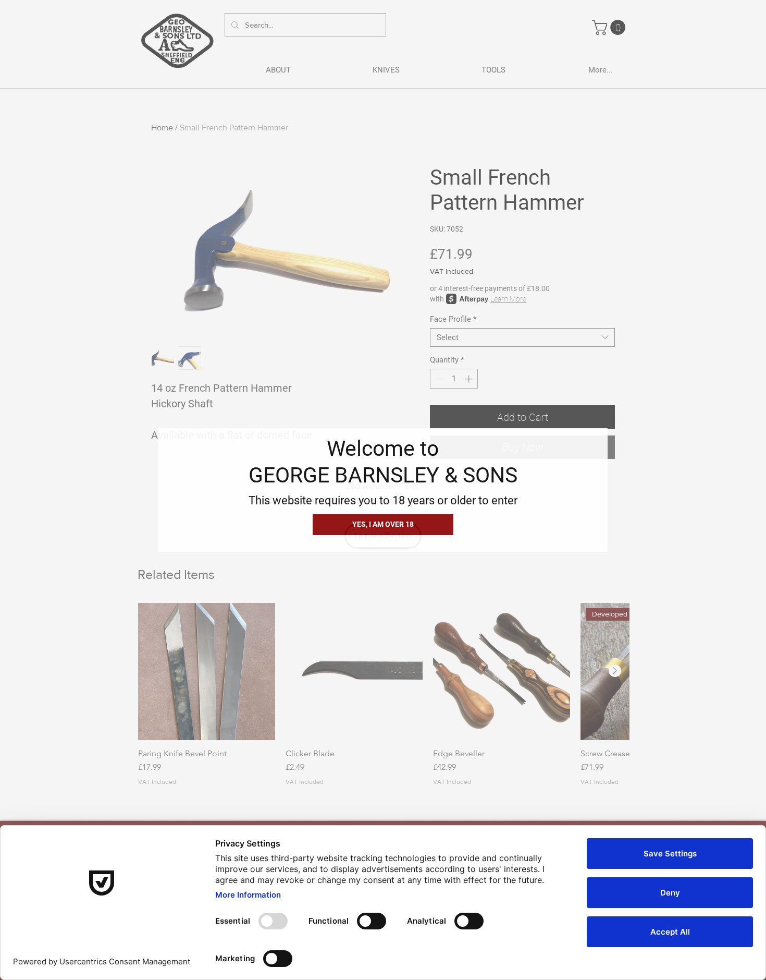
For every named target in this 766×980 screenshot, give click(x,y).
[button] (383, 524)
